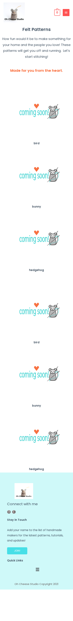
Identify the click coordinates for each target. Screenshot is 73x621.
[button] (17, 550)
